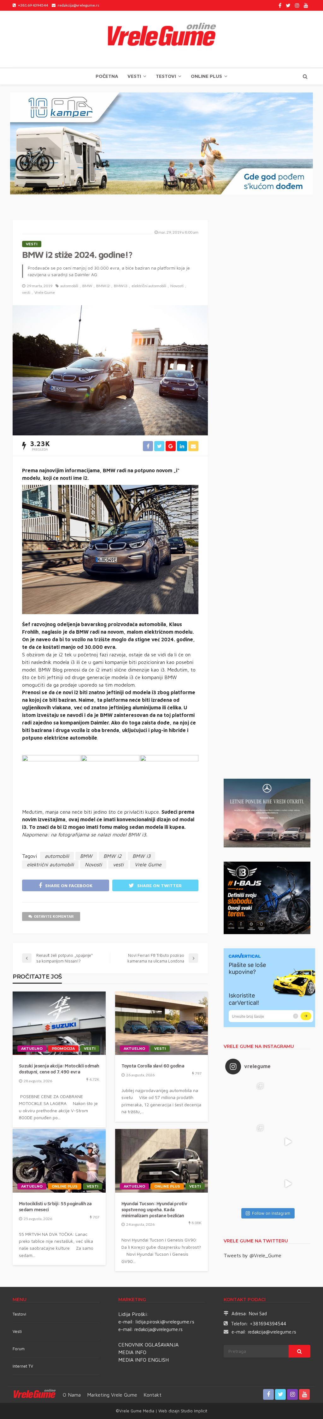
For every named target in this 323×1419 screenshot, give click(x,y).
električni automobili (149, 285)
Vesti (134, 76)
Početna (107, 76)
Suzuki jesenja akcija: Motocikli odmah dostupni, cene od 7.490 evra (59, 1068)
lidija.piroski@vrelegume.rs (165, 1321)
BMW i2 (103, 285)
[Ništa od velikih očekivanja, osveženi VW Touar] (246, 1100)
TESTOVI (166, 76)
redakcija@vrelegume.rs (158, 1329)
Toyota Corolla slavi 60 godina (152, 1065)
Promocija (63, 1048)
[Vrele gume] (161, 39)
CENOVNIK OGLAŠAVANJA (148, 1344)
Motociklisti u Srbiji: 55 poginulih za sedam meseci (55, 1206)
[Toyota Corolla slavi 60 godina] (161, 1023)
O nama (72, 1395)
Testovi (19, 1314)
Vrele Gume (44, 292)
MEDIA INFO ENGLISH (143, 1360)
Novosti (177, 285)
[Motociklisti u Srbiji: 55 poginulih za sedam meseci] (59, 1161)
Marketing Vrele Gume (112, 1395)
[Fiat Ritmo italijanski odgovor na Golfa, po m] (246, 1142)
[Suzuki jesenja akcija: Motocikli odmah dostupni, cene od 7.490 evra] (59, 1023)
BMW (87, 285)
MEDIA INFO (132, 1352)
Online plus (206, 76)
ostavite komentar (54, 916)
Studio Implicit (193, 1410)
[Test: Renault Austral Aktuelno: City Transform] (288, 1142)
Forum (19, 1348)
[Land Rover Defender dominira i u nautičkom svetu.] (288, 1184)
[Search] (305, 76)
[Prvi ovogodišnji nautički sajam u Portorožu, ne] (246, 1184)
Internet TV (23, 1366)
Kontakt (153, 1395)
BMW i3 (120, 285)
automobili (69, 285)
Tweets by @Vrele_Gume (252, 1255)
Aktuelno (32, 1048)
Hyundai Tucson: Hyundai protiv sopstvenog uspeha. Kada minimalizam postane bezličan (154, 1209)
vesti (26, 292)
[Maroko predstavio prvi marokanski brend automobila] (288, 1100)
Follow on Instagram (271, 1213)
